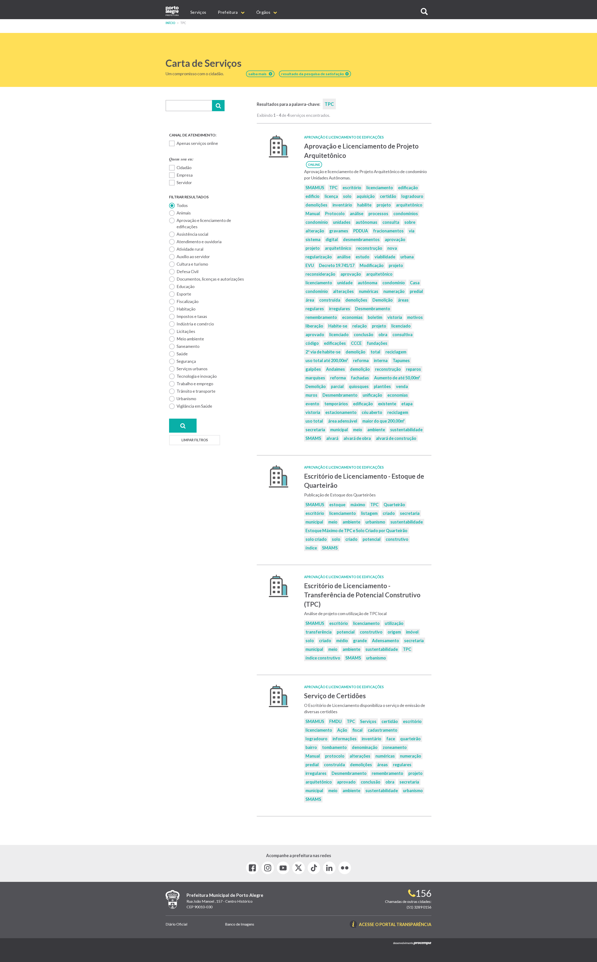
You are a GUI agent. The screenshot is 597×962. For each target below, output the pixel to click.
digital (332, 239)
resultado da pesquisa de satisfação (313, 73)
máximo (358, 504)
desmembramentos (361, 239)
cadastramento (382, 730)
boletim (375, 317)
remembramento (321, 317)
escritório (352, 187)
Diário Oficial (176, 924)
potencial (372, 539)
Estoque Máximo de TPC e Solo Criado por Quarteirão (356, 530)
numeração (394, 291)
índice (311, 547)
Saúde (182, 353)
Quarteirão (394, 504)
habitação (186, 308)
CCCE (356, 343)
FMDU (335, 721)
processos (378, 213)
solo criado (316, 539)
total (375, 351)
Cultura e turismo (192, 264)
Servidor (184, 182)
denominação (365, 747)
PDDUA (360, 230)
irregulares (339, 308)
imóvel (412, 631)
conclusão (363, 334)
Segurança (186, 361)
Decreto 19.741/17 (336, 265)
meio (357, 429)
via (411, 230)
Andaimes (335, 369)
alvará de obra (357, 438)
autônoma (367, 282)
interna (381, 360)
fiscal (357, 730)
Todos (182, 205)
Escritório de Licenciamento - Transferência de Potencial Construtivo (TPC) (362, 595)
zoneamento (395, 747)
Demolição (382, 300)
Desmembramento (372, 308)
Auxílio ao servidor (193, 256)
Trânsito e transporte (196, 391)
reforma (361, 360)
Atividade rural (190, 249)
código (312, 343)
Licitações (186, 331)
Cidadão (184, 167)
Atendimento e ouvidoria (199, 241)
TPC (333, 187)
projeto (384, 204)
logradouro (412, 196)
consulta (390, 222)
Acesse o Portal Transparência (395, 925)
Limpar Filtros (194, 440)
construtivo (397, 539)
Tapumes (401, 360)
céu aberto (372, 412)
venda (402, 386)
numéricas (368, 291)
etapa (407, 403)
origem (394, 631)
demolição (355, 351)
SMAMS (313, 438)
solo (347, 196)
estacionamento (341, 412)
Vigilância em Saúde (194, 406)
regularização (318, 256)
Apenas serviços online (197, 143)
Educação (185, 286)
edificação (408, 187)
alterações (343, 291)
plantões (382, 386)
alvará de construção (396, 438)
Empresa (185, 175)
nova (392, 248)
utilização (394, 623)
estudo (362, 256)
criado (389, 513)
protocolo (334, 756)
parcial (337, 386)
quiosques (359, 386)
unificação (372, 395)
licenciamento (379, 187)
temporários (336, 403)
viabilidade (385, 256)
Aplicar (218, 105)
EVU (309, 265)
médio (342, 640)
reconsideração (320, 274)
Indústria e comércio (195, 323)
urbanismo (375, 521)
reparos (413, 369)
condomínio (316, 222)
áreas (403, 300)
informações (345, 738)
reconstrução (369, 248)
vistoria (394, 317)
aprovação (395, 239)
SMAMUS (314, 187)
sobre (409, 222)
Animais (184, 212)
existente (387, 403)
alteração (314, 230)
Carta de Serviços (204, 63)
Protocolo (335, 213)
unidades (342, 222)
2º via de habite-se (322, 351)
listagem (369, 513)
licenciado (401, 325)
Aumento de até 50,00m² (397, 377)
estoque (337, 504)
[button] (424, 11)
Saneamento (188, 346)
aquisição (366, 196)
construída (329, 300)
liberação (314, 325)
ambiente (376, 429)
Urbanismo (186, 398)
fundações (377, 343)
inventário (342, 204)
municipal (339, 429)
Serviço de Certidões (335, 696)
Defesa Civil (187, 271)
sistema (312, 239)
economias (352, 317)
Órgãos (263, 12)
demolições (316, 204)
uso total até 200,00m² (326, 360)
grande (360, 640)
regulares (314, 308)
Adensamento (385, 640)
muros (311, 395)
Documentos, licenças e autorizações (210, 278)
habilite (364, 204)
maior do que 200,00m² (383, 421)
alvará (332, 438)
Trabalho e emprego (195, 383)
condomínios (405, 213)
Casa (415, 282)
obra (382, 334)
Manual (312, 213)
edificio (312, 196)
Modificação (372, 265)
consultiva (402, 334)
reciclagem (395, 351)
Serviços (198, 12)
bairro (311, 747)
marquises (315, 377)
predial (416, 291)
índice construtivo (322, 657)
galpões (313, 369)
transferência (318, 631)
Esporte (184, 293)
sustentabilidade (406, 429)
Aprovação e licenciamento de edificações (204, 223)
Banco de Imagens (239, 924)
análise (356, 213)
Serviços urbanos (192, 368)
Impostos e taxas (192, 316)
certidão (388, 196)
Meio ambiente (190, 338)
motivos (415, 317)
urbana (407, 256)
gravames (338, 230)
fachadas (360, 377)
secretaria (315, 429)
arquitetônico (409, 204)
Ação (342, 730)
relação (359, 325)
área (309, 300)
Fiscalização (187, 301)
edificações (335, 343)
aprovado (314, 334)
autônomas (366, 222)
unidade (345, 282)
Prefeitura (228, 12)
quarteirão (410, 738)
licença (331, 196)
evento (312, 403)
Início (170, 23)
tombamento (334, 747)
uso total (314, 421)
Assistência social (192, 234)
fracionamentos (388, 230)
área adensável (342, 421)
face (390, 738)
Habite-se (337, 325)
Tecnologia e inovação (197, 376)
